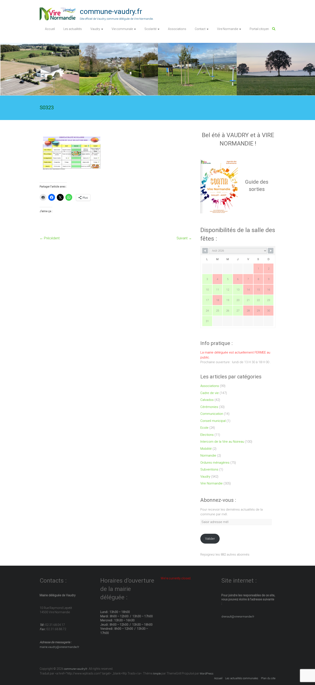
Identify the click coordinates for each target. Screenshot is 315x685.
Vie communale (122, 29)
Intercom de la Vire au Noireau (222, 442)
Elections (207, 435)
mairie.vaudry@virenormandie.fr (59, 647)
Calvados (207, 400)
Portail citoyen (259, 29)
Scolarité (150, 29)
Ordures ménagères (215, 463)
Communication (211, 414)
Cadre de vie (209, 393)
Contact (200, 29)
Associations (177, 29)
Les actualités (72, 29)
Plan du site (268, 678)
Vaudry (95, 29)
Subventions (209, 469)
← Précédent (50, 238)
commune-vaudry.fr (111, 11)
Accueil (50, 29)
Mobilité (206, 449)
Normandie (208, 455)
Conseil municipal (213, 421)
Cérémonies (209, 407)
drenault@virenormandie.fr (237, 616)
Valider (210, 539)
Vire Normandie (227, 29)
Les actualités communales (241, 678)
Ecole (204, 428)
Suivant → (184, 238)
